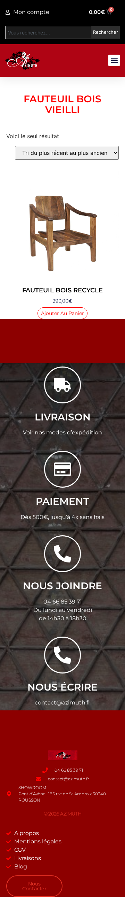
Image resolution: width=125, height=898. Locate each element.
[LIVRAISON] (62, 385)
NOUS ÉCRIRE (62, 687)
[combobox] (48, 32)
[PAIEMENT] (62, 469)
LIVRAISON (63, 417)
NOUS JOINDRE (62, 586)
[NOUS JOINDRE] (62, 553)
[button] (114, 60)
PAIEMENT (62, 501)
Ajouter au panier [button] (62, 313)
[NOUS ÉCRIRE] (62, 655)
